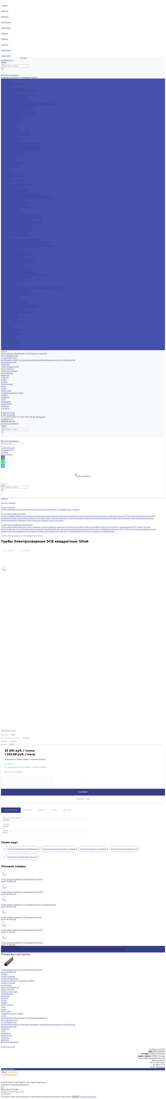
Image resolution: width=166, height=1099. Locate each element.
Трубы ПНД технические (12, 310)
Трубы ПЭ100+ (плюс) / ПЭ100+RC (16, 292)
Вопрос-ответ (7, 384)
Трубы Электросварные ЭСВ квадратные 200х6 (22, 930)
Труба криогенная (9, 126)
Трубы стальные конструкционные (16, 235)
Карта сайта (6, 391)
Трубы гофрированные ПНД (13, 279)
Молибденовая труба (10, 329)
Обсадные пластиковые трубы (14, 250)
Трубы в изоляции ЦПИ (11, 174)
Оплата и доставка (9, 371)
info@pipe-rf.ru (7, 60)
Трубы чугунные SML (10, 342)
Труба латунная (8, 325)
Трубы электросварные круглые (15, 110)
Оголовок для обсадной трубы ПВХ (16, 255)
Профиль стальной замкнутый (14, 213)
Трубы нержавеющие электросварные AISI (20, 193)
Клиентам (5, 1029)
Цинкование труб (9, 362)
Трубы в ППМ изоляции (11, 176)
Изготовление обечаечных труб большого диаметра (24, 353)
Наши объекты (7, 369)
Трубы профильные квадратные (15, 220)
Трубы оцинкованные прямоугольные (17, 207)
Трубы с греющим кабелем (13, 163)
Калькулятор (6, 404)
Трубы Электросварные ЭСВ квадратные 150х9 (21, 879)
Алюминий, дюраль (9, 314)
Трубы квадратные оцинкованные (16, 95)
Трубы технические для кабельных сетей (19, 307)
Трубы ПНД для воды (10, 285)
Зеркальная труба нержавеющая (15, 189)
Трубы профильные (9, 211)
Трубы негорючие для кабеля (14, 301)
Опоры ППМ (6, 178)
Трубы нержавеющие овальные (15, 191)
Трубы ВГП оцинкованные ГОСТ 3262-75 (18, 90)
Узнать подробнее (88, 1097)
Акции (3, 388)
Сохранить (6, 1094)
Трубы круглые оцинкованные (14, 97)
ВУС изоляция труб (9, 356)
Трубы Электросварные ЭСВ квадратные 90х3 (21, 917)
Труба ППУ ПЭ (7, 158)
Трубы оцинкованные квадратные (16, 202)
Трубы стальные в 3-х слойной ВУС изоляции (20, 147)
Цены (3, 386)
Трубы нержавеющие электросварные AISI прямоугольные (27, 198)
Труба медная (7, 327)
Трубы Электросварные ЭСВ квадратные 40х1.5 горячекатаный (28, 905)
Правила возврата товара (12, 393)
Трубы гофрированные (11, 266)
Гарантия (5, 406)
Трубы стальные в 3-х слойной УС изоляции (20, 150)
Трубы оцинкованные (10, 200)
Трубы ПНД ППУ (8, 161)
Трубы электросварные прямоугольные (18, 115)
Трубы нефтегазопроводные (13, 99)
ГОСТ (3, 399)
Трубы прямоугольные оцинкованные (17, 101)
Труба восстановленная (11, 121)
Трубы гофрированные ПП (12, 281)
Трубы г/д (5, 182)
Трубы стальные (8, 82)
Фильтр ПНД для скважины (13, 264)
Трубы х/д (5, 237)
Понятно (76, 1097)
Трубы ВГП (6, 86)
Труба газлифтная (9, 123)
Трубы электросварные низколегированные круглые (24, 244)
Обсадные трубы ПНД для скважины (17, 259)
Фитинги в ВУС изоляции (12, 152)
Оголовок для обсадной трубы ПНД (17, 261)
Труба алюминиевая (10, 316)
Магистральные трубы (10, 117)
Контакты (5, 1040)
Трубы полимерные (9, 248)
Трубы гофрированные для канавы (16, 270)
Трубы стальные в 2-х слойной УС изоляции (20, 145)
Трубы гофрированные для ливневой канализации (23, 275)
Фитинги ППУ (7, 172)
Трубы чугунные (8, 340)
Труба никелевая (8, 336)
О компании (6, 985)
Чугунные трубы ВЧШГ (11, 347)
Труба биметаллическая (11, 119)
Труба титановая (8, 338)
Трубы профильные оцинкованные (16, 228)
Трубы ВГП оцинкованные (12, 88)
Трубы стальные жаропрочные (14, 233)
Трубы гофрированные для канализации (18, 272)
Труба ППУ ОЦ (7, 156)
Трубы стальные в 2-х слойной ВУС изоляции (20, 143)
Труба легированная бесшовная (15, 132)
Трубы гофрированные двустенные (16, 268)
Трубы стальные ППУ (10, 167)
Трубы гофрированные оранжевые (16, 277)
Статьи (4, 380)
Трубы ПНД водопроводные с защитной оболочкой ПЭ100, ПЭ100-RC (32, 288)
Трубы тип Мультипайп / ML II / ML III (17, 294)
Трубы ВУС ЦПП (8, 141)
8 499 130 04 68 (8, 448)
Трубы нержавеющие (10, 187)
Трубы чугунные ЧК (9, 345)
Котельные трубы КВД (11, 130)
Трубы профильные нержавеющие (16, 226)
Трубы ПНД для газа (10, 296)
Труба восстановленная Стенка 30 (22, 857)
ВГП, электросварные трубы (13, 84)
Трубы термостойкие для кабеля (15, 303)
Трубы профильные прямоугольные (16, 231)
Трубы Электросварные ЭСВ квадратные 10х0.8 (22, 892)
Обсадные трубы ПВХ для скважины (17, 253)
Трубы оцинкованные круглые (14, 204)
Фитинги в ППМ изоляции (12, 180)
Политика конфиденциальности (15, 1084)
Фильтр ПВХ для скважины (12, 257)
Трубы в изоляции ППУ (11, 154)
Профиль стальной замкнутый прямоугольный (21, 218)
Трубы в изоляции (9, 136)
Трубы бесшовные (9, 128)
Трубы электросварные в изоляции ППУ (18, 106)
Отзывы (4, 382)
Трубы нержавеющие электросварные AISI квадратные (25, 196)
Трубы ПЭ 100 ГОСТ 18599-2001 (15, 290)
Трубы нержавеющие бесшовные (16, 134)
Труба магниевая (8, 331)
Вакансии (5, 375)
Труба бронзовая (8, 323)
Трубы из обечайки (9, 93)
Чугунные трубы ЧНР (10, 349)
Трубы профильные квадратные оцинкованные (21, 222)
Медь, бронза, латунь (10, 321)
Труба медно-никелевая (11, 334)
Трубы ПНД (6, 283)
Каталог (4, 974)
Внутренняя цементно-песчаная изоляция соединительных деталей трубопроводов (38, 360)
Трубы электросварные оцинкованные (18, 112)
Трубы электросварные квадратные (16, 108)
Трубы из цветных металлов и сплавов (17, 312)
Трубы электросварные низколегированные (20, 239)
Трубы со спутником (10, 165)
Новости (5, 377)
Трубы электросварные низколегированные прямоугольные (27, 246)
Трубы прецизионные (10, 209)
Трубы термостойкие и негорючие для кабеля (21, 305)
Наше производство (10, 367)
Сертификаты (7, 373)
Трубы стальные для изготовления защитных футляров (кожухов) (29, 104)
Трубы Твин (6, 169)
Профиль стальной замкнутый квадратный (19, 215)
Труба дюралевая (9, 318)
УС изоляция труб (9, 358)
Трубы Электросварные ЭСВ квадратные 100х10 (22, 942)
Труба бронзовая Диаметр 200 (124, 849)
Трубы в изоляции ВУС (11, 139)
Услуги (4, 1016)
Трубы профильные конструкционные (17, 224)
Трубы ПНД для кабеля (11, 299)
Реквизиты (5, 402)
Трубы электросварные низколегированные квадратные (26, 242)
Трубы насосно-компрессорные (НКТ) (17, 185)
